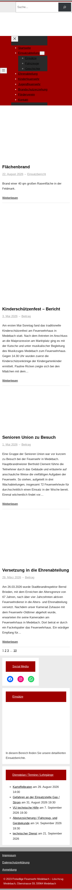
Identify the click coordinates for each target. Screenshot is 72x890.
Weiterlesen (10, 198)
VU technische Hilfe (26, 807)
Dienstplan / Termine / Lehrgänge (32, 774)
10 (15, 650)
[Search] (64, 7)
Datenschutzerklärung (16, 862)
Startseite (24, 48)
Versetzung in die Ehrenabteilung (35, 570)
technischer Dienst (25, 833)
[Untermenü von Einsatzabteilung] (42, 53)
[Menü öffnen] (3, 70)
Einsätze (17, 696)
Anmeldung (9, 869)
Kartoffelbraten (22, 787)
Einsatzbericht (36, 174)
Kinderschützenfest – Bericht (31, 309)
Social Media (20, 666)
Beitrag (26, 316)
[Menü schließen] (14, 39)
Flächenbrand (16, 166)
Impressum (9, 855)
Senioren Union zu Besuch (29, 437)
